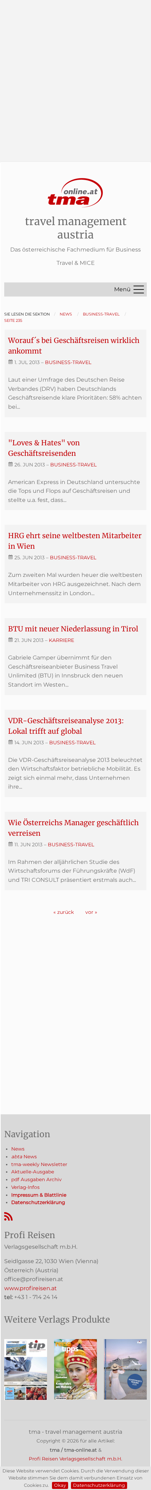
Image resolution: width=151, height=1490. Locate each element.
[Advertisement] (75, 75)
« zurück (63, 912)
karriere (61, 640)
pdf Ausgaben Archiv (36, 1179)
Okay (60, 1485)
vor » (91, 912)
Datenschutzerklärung (99, 1485)
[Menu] (138, 289)
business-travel (68, 362)
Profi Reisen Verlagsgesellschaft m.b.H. (75, 1459)
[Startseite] (75, 193)
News (18, 1149)
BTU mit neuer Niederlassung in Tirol (73, 628)
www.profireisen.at (30, 1288)
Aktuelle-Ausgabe (32, 1171)
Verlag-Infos (25, 1187)
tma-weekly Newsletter (39, 1164)
